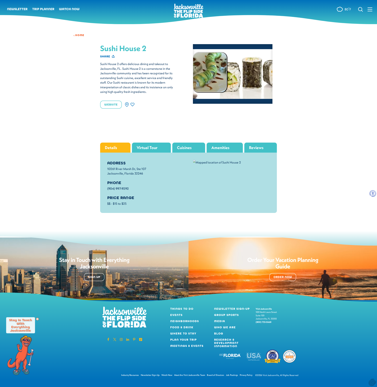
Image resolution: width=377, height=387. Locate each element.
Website (111, 104)
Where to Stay (183, 333)
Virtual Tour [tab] (147, 147)
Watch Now (69, 9)
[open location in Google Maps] (217, 162)
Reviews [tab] (256, 147)
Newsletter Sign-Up (232, 308)
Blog (218, 333)
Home (79, 35)
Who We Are (225, 327)
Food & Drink (182, 327)
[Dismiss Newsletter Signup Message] (37, 319)
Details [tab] (111, 147)
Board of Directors (215, 375)
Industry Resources (130, 375)
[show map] (127, 104)
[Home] (188, 12)
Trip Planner (43, 9)
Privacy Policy (246, 375)
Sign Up (94, 277)
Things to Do (182, 308)
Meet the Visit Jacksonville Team (189, 375)
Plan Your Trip (183, 339)
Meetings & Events (187, 346)
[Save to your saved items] (132, 104)
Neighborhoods (184, 321)
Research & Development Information (226, 343)
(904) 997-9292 (118, 189)
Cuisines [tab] (184, 147)
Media (219, 321)
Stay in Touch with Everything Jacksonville (20, 325)
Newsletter (17, 9)
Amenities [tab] (220, 147)
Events (176, 315)
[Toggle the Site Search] (360, 9)
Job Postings (232, 375)
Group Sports (226, 315)
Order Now (282, 277)
